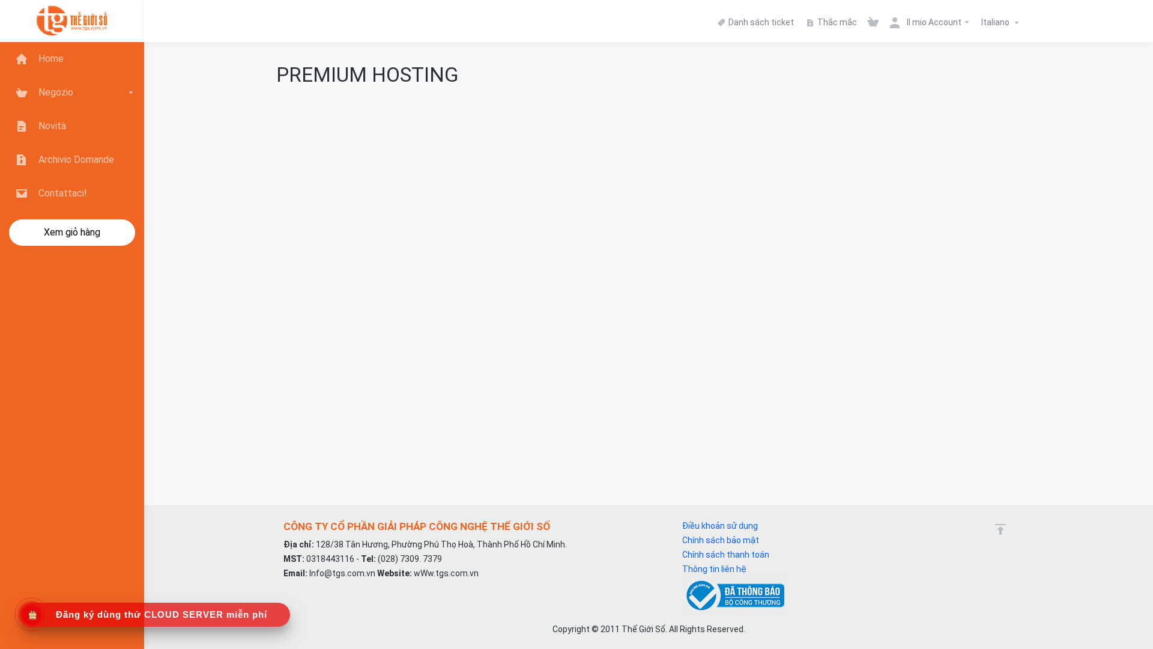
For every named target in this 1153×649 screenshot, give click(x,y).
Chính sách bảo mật (720, 540)
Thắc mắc (836, 22)
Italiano (996, 22)
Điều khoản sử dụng (720, 526)
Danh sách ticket (760, 22)
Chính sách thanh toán (725, 554)
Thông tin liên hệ (714, 569)
